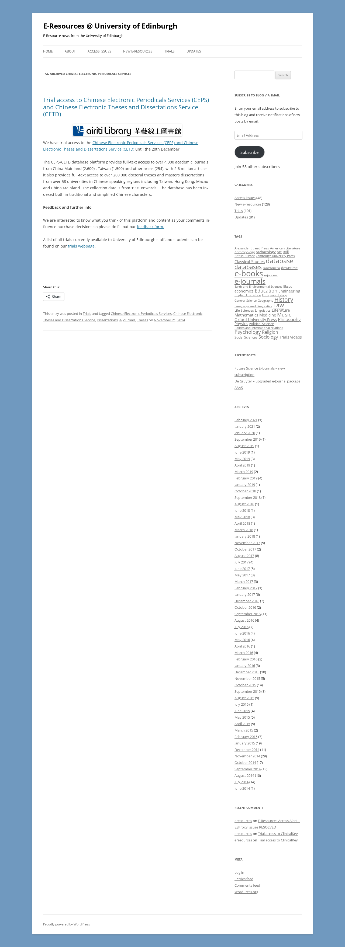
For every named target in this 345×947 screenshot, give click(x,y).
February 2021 (245, 419)
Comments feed (247, 885)
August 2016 (244, 620)
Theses (142, 320)
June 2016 (242, 633)
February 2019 (245, 478)
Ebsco (287, 286)
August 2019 (244, 445)
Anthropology (244, 252)
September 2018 (247, 497)
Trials (169, 51)
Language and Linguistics (253, 306)
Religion (270, 332)
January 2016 (244, 665)
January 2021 (244, 426)
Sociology (268, 336)
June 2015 (242, 710)
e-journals (127, 320)
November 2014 (247, 756)
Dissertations (107, 320)
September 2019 (247, 439)
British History (244, 256)
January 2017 (244, 594)
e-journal (271, 275)
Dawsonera (271, 268)
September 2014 (247, 769)
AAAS (238, 387)
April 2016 (242, 646)
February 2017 (245, 588)
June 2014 (242, 788)
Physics (241, 323)
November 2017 (247, 542)
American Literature (285, 248)
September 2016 (247, 613)
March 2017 (243, 581)
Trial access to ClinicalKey (278, 833)
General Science (245, 300)
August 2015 (244, 697)
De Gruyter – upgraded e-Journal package (267, 381)
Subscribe (249, 152)
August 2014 (244, 775)
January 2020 (244, 432)
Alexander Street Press (251, 248)
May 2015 (242, 717)
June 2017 (242, 568)
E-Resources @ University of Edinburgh (110, 26)
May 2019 (242, 458)
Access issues (99, 51)
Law (278, 305)
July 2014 (241, 781)
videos (296, 337)
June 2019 (242, 452)
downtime (289, 267)
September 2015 (247, 691)
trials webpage (81, 246)
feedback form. (150, 226)
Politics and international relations (258, 328)
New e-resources (138, 51)
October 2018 (245, 491)
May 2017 (242, 575)
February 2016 (245, 659)
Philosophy (289, 319)
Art (279, 251)
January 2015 (244, 743)
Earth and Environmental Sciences (258, 286)
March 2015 (243, 730)
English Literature (247, 295)
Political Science (261, 323)
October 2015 (245, 685)
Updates (194, 51)
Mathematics (246, 315)
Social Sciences (245, 337)
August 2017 (244, 555)
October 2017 (245, 549)
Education (266, 290)
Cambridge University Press (275, 256)
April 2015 (242, 723)
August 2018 (244, 504)
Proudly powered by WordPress (66, 924)
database (279, 260)
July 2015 (241, 704)
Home (48, 51)
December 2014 (246, 749)
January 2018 (244, 536)
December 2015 (246, 672)
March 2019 (243, 471)
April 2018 (242, 523)
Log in (239, 872)
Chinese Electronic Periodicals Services (141, 313)
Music (284, 314)
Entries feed (243, 878)
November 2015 (247, 678)
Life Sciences (244, 310)
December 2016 (246, 600)
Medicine (267, 315)
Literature (281, 310)
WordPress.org (246, 891)
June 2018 (242, 510)
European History (274, 295)
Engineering (289, 291)
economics (244, 291)
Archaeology (266, 251)
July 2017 (241, 562)
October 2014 (245, 762)
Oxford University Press (255, 319)
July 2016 (241, 626)
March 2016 (243, 652)
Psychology (247, 331)
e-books (248, 273)
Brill (286, 251)
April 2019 (242, 465)
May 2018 (242, 516)
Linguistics (263, 310)
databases (248, 267)
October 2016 (245, 607)
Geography (265, 300)
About (70, 51)
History (283, 299)
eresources (243, 820)
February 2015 (245, 736)
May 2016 (242, 639)
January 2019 (244, 484)
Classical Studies (249, 261)
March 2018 (243, 529)
